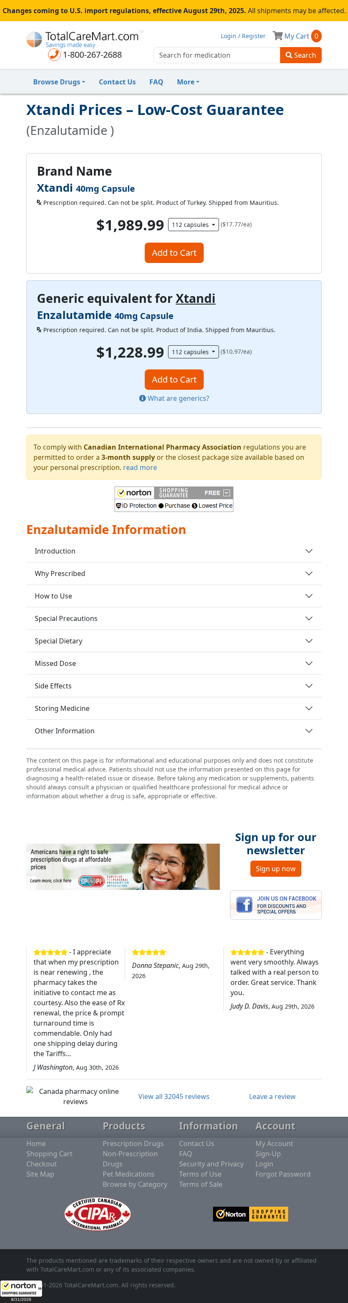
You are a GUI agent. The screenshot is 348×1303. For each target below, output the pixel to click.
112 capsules (191, 225)
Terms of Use (200, 1174)
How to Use (53, 596)
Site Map (40, 1174)
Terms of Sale (200, 1184)
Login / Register (243, 36)
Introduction (55, 551)
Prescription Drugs (133, 1143)
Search (304, 55)
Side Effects (53, 686)
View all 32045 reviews (174, 1096)
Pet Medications (128, 1174)
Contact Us (117, 82)
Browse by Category (135, 1184)
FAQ (156, 82)
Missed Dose (55, 663)
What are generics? (177, 398)
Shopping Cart (49, 1153)
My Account (274, 1143)
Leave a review (272, 1096)
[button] (21, 1291)
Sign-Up (268, 1153)
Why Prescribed (60, 573)
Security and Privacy (211, 1164)
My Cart (300, 36)
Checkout (41, 1164)
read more (140, 467)
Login (264, 1164)
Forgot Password (283, 1174)
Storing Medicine (62, 708)
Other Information (65, 730)
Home (36, 1143)
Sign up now (276, 868)
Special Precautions (66, 618)
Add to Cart (174, 252)
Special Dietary (58, 641)
